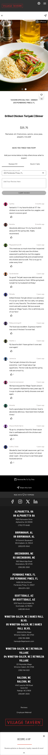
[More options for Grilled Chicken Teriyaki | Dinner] (41, 95)
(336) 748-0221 (24, 670)
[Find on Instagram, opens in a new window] (20, 502)
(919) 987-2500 (24, 694)
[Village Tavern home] (12, 6)
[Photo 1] (22, 89)
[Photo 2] (26, 89)
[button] (3, 15)
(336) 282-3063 (24, 567)
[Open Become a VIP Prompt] (24, 752)
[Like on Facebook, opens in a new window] (12, 502)
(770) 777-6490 (24, 525)
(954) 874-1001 (24, 588)
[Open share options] (45, 15)
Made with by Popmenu (18, 494)
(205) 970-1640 (24, 546)
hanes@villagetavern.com (24, 641)
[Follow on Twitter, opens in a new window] (28, 502)
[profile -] (39, 3)
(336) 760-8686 (24, 638)
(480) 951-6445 (24, 609)
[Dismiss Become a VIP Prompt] (44, 736)
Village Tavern (24, 722)
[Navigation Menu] (44, 3)
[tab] (13, 164)
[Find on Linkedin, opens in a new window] (35, 502)
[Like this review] (11, 216)
